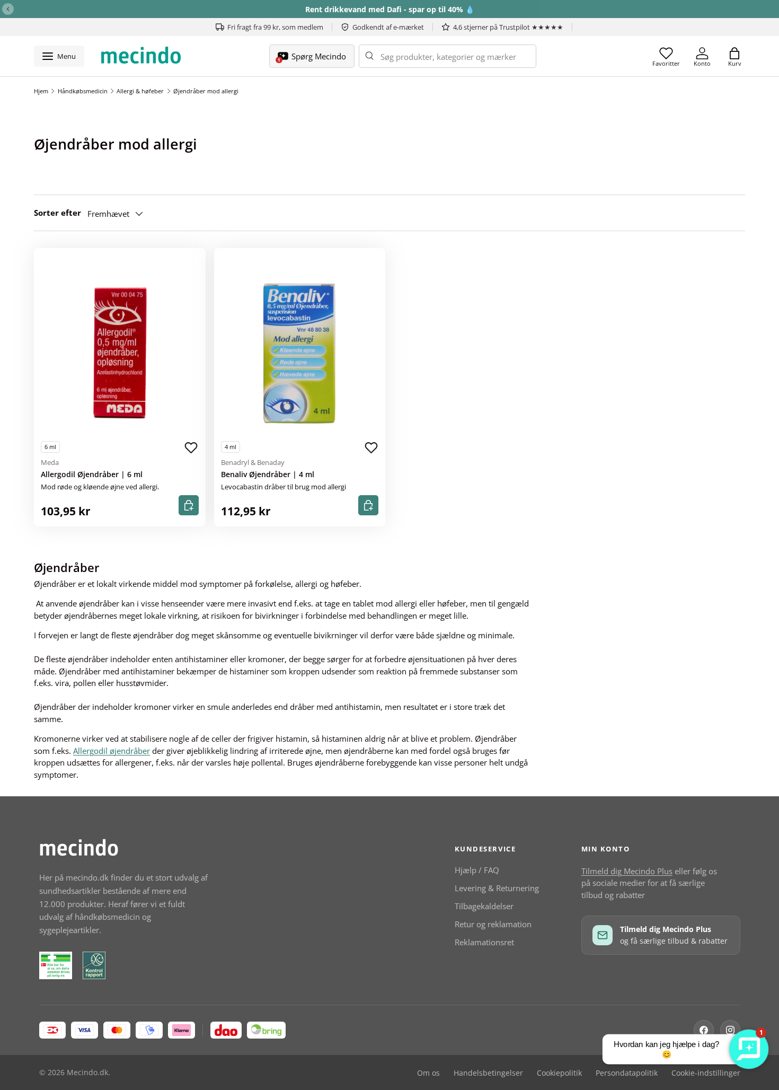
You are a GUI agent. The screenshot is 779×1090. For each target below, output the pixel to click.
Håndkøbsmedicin (83, 91)
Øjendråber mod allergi (205, 91)
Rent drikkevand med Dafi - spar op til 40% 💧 (389, 9)
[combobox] (447, 56)
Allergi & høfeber (140, 91)
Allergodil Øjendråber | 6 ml (92, 474)
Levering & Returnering (497, 888)
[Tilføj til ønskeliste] (191, 448)
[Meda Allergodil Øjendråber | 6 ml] (120, 354)
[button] (734, 56)
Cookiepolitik (559, 1073)
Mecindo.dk (87, 1072)
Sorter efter (57, 212)
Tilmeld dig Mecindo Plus (626, 871)
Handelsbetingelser (488, 1073)
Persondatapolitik (627, 1073)
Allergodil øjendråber (111, 750)
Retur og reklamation (493, 924)
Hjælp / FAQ (477, 870)
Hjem (41, 91)
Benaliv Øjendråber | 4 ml (267, 474)
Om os (428, 1073)
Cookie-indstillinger (705, 1073)
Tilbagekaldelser (484, 906)
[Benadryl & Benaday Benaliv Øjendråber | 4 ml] (300, 354)
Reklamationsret (484, 942)
